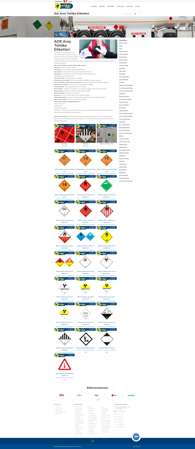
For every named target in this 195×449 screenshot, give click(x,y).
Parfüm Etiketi (123, 57)
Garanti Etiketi (123, 167)
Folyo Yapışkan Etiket (124, 119)
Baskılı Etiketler (123, 43)
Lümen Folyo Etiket (124, 138)
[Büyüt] (140, 14)
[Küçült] (130, 14)
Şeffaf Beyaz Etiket (124, 153)
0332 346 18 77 (120, 416)
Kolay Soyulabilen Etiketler (126, 113)
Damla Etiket (122, 107)
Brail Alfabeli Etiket (124, 76)
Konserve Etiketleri (124, 105)
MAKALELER (129, 6)
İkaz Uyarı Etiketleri (124, 158)
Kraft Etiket (122, 93)
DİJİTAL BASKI (120, 6)
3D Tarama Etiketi (123, 175)
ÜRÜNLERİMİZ (110, 6)
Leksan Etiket (122, 164)
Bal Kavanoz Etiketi (124, 96)
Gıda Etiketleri (123, 169)
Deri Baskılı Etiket (123, 102)
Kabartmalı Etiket (123, 51)
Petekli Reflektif (123, 147)
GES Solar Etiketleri (124, 178)
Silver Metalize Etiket (124, 150)
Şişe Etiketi (122, 68)
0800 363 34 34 (120, 414)
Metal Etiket (122, 122)
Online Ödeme (58, 413)
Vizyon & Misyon (58, 408)
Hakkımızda (57, 406)
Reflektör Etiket (123, 144)
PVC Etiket (122, 161)
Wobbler (121, 136)
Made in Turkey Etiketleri (125, 133)
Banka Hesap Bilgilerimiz (60, 411)
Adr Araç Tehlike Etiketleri (66, 11)
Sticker (121, 45)
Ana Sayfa (58, 11)
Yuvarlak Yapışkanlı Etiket (126, 88)
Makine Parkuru (58, 410)
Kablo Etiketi (122, 172)
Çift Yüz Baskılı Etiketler (125, 99)
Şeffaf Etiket (122, 155)
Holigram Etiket (123, 60)
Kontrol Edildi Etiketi (124, 130)
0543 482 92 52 (120, 421)
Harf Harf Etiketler (123, 79)
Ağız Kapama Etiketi (124, 127)
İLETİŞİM (137, 6)
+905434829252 (120, 424)
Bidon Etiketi (122, 71)
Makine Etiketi (123, 62)
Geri (140, 11)
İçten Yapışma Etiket (124, 141)
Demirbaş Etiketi (123, 54)
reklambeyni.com (136, 446)
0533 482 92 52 (120, 419)
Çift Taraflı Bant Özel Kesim (126, 181)
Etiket (120, 48)
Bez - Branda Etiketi (124, 124)
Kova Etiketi (122, 74)
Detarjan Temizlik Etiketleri (126, 85)
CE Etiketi (121, 82)
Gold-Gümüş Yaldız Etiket (126, 91)
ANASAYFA (94, 6)
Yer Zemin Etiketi (123, 65)
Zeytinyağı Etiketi (123, 110)
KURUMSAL (102, 6)
